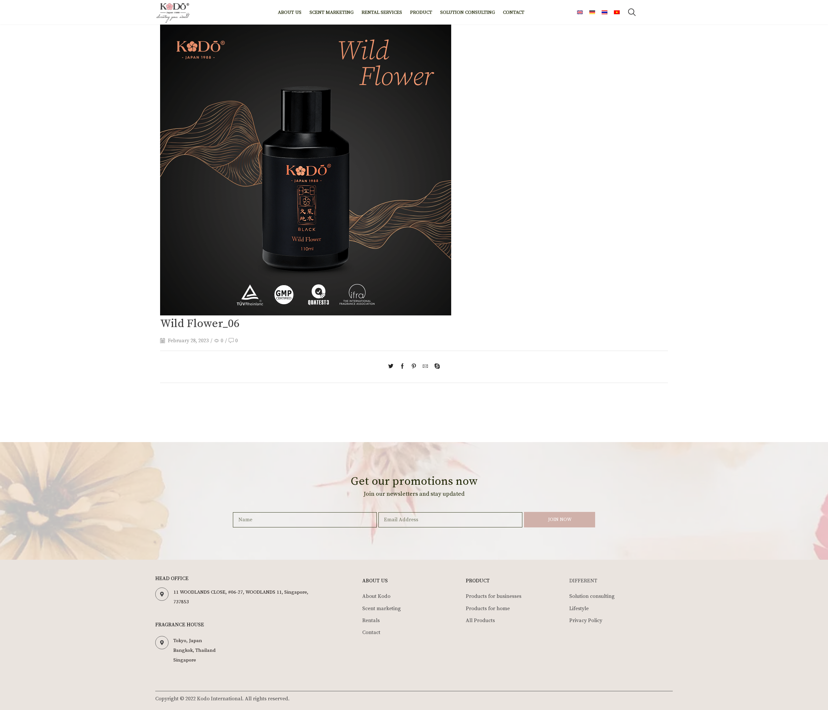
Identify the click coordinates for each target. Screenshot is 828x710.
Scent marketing (332, 12)
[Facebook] (402, 367)
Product (421, 12)
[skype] (435, 367)
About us (289, 12)
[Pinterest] (413, 367)
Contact (513, 12)
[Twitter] (392, 367)
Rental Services (382, 12)
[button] (632, 12)
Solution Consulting (467, 12)
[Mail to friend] (425, 367)
